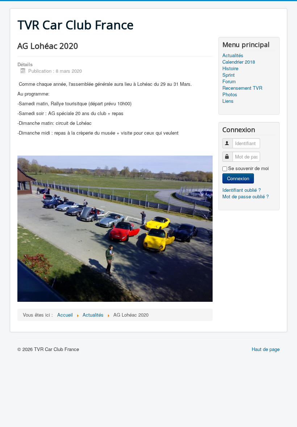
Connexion (238, 178)
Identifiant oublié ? (241, 189)
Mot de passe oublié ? (245, 196)
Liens (228, 101)
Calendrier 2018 (238, 62)
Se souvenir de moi (248, 168)
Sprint (228, 75)
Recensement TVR (242, 88)
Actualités (232, 55)
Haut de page (266, 349)
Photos (229, 94)
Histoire (230, 68)
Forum (229, 81)
